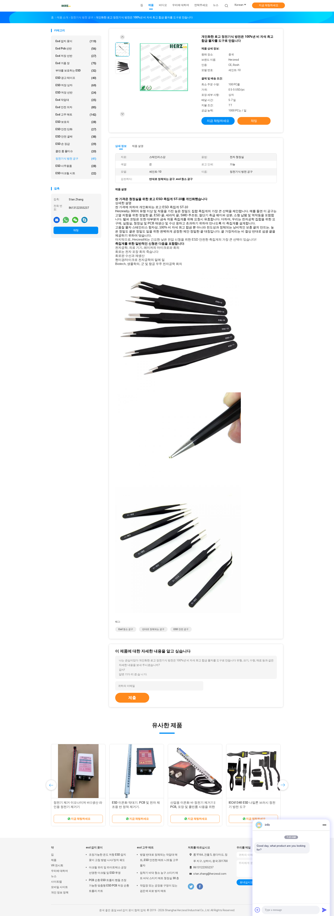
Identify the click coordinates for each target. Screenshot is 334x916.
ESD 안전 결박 (75, 136)
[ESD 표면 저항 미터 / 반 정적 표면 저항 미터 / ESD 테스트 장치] (195, 771)
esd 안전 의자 (75, 107)
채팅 (76, 230)
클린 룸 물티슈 (75, 151)
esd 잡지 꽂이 (75, 41)
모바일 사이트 (59, 887)
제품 (53, 860)
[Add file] (257, 910)
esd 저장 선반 (75, 56)
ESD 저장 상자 (75, 85)
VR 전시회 (57, 865)
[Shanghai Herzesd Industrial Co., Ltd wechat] (75, 220)
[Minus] (324, 825)
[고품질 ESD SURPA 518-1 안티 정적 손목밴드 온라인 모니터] (137, 771)
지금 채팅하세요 (268, 5)
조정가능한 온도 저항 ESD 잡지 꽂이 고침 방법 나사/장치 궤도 (107, 857)
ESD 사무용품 (75, 166)
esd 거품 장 (75, 63)
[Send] (324, 910)
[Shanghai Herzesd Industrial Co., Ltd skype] (84, 220)
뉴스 (53, 876)
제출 (132, 697)
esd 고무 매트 (75, 114)
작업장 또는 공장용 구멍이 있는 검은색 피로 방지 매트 (158, 888)
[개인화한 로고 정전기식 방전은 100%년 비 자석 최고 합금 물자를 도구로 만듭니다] (163, 67)
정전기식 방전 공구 (75, 158)
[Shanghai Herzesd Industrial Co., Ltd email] (57, 220)
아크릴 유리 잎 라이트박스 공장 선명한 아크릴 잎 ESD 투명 (107, 870)
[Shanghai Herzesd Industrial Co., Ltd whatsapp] (66, 220)
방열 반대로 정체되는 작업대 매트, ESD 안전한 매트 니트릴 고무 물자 (159, 860)
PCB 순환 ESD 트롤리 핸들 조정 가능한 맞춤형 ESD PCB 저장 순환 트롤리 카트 (109, 885)
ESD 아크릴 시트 (75, 173)
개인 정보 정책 (59, 892)
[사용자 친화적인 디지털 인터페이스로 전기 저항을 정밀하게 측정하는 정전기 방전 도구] (253, 771)
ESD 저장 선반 (75, 92)
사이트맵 (56, 881)
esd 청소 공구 (125, 629)
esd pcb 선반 (75, 48)
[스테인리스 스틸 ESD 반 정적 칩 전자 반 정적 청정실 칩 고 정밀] (78, 771)
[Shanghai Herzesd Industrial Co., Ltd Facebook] (200, 886)
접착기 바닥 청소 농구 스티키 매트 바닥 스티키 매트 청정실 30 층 (159, 875)
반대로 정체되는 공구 (153, 629)
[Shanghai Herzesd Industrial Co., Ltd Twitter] (191, 886)
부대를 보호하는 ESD (75, 70)
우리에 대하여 (59, 870)
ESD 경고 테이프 (75, 78)
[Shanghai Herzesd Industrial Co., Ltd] (66, 5)
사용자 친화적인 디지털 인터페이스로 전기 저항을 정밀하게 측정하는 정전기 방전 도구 (253, 807)
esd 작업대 (75, 100)
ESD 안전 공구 (181, 629)
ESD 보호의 (75, 122)
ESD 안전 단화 (75, 129)
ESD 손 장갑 (75, 144)
